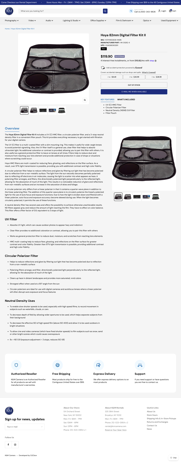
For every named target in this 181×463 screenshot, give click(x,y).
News (149, 429)
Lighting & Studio (70, 20)
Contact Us (152, 425)
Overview (12, 128)
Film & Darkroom (123, 20)
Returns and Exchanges (157, 422)
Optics (146, 20)
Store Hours (152, 415)
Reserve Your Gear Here (115, 430)
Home (7, 29)
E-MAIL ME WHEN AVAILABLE (134, 91)
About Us (151, 411)
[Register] (41, 426)
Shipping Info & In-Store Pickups (161, 418)
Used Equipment (168, 20)
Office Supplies (97, 20)
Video (31, 20)
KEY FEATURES (107, 100)
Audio (48, 20)
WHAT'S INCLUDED (126, 100)
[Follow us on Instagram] (15, 444)
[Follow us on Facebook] (8, 444)
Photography (10, 20)
